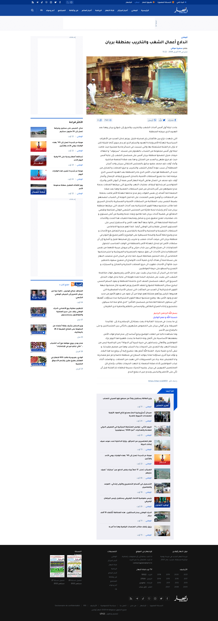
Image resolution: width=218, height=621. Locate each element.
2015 (168, 579)
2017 (185, 579)
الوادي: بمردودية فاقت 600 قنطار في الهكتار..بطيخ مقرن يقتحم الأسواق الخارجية (67, 361)
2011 (168, 583)
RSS (84, 606)
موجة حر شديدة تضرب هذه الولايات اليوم (67, 172)
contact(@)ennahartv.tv (142, 563)
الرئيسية (145, 11)
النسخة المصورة (156, 606)
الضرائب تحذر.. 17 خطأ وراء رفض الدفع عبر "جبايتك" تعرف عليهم (126, 471)
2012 (177, 583)
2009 (185, 587)
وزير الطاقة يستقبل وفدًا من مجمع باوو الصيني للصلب (127, 399)
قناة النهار (109, 11)
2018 (159, 575)
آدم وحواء (50, 11)
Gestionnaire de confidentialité (67, 606)
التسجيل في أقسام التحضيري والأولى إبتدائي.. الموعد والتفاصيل (128, 486)
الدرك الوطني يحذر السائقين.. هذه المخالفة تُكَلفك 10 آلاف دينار (126, 514)
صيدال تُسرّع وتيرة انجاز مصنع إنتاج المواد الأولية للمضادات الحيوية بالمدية (130, 414)
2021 (185, 575)
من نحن (133, 606)
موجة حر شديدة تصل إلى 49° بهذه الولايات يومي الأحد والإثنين (128, 457)
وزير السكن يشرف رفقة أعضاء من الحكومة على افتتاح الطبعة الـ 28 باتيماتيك (68, 329)
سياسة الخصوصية (108, 606)
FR (41, 11)
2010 (159, 583)
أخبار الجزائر (123, 11)
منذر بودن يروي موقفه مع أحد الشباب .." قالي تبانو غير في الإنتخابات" (66, 345)
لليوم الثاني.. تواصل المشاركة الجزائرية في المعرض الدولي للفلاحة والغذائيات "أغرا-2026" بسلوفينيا (126, 428)
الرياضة (98, 11)
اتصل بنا (123, 606)
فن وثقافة (73, 11)
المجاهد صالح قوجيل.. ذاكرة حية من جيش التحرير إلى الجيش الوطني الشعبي (67, 294)
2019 (168, 575)
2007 (168, 587)
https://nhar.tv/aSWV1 (158, 381)
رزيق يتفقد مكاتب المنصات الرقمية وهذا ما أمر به (130, 527)
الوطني (134, 11)
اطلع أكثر (65, 285)
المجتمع (62, 11)
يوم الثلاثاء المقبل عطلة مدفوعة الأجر (68, 187)
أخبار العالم (87, 11)
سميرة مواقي (177, 49)
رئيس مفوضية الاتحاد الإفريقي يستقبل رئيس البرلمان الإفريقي (128, 500)
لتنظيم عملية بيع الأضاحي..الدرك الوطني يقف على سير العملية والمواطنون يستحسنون (68, 312)
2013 (185, 583)
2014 (159, 579)
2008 (176, 587)
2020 (176, 575)
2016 (177, 579)
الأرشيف (93, 606)
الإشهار (143, 606)
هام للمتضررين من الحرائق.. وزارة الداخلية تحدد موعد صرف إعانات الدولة (126, 443)
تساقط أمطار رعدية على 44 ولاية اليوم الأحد (68, 158)
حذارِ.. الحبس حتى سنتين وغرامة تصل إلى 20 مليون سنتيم (68, 130)
